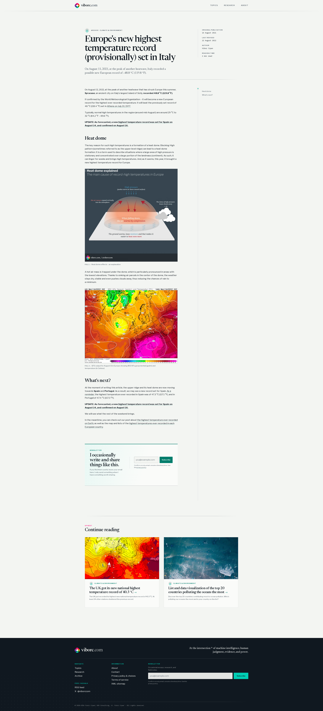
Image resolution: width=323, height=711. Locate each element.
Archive (78, 676)
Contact (115, 672)
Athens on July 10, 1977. (119, 106)
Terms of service (119, 680)
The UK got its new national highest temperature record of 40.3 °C (114, 590)
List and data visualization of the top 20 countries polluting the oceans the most (197, 590)
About (244, 5)
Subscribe (166, 460)
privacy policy (141, 467)
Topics (214, 5)
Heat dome (206, 91)
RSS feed (79, 687)
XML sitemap (118, 683)
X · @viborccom (82, 691)
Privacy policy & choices (123, 676)
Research (229, 5)
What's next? (207, 95)
